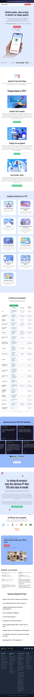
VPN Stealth (28, 655)
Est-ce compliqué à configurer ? (11, 612)
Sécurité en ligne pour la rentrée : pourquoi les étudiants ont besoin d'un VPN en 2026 (21, 668)
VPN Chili (11, 667)
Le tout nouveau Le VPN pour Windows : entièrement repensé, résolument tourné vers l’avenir (21, 689)
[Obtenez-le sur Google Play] (11, 648)
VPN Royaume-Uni (12, 671)
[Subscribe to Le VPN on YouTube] (32, 648)
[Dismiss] (33, 1)
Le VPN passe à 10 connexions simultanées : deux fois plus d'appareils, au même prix (21, 657)
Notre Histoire (3, 659)
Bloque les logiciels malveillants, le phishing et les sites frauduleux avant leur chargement (25, 582)
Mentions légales (3, 668)
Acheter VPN (3, 656)
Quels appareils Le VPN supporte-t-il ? (13, 640)
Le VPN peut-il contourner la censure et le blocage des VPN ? (16, 635)
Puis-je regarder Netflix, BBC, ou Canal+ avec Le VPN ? (15, 625)
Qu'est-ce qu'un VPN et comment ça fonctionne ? (15, 599)
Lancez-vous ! (17, 153)
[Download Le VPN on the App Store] (13, 457)
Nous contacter (3, 665)
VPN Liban (11, 670)
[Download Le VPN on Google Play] (21, 457)
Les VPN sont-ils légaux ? (9, 616)
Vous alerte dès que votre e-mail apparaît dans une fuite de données (9, 586)
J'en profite (7, 545)
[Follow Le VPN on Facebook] (25, 648)
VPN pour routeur (29, 668)
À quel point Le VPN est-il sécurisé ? (12, 620)
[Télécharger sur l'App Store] (4, 648)
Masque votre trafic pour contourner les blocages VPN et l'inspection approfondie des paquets (25, 586)
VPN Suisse (11, 673)
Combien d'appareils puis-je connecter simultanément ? (13, 608)
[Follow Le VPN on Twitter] (27, 648)
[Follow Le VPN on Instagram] (29, 648)
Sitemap (26, 695)
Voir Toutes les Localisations (17, 506)
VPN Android (28, 665)
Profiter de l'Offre (17, 26)
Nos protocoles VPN (4, 662)
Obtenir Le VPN (27, 4)
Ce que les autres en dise (17, 185)
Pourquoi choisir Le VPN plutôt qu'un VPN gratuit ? (16, 630)
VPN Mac (27, 662)
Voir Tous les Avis (17, 462)
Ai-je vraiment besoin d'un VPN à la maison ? (14, 603)
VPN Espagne (11, 668)
